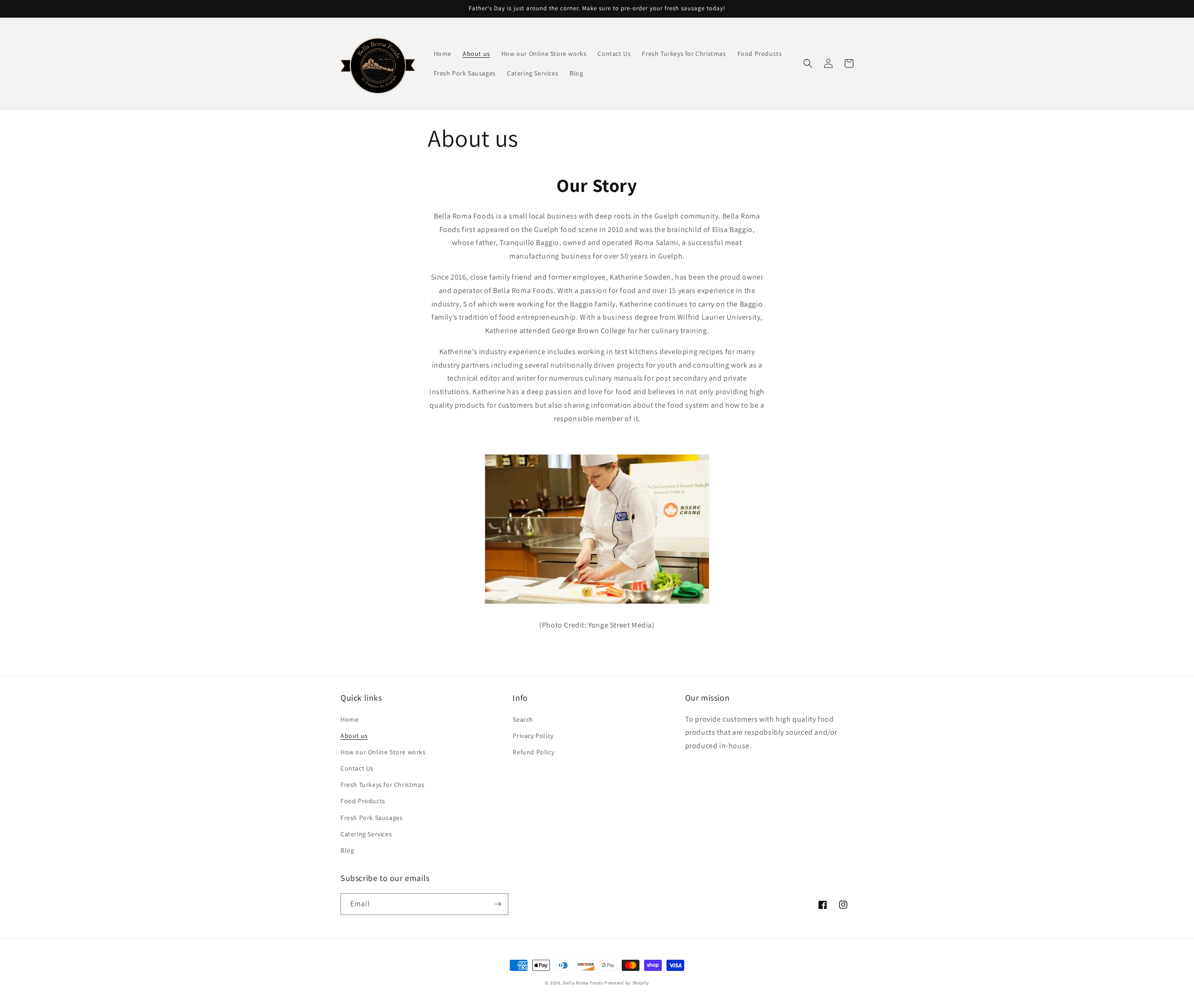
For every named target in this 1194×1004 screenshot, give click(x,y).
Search (523, 719)
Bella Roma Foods (583, 983)
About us (354, 735)
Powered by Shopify (626, 983)
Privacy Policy (533, 735)
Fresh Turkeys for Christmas (382, 784)
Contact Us (357, 768)
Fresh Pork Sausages (371, 817)
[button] (808, 63)
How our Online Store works (383, 752)
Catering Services (366, 834)
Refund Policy (533, 752)
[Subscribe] (497, 904)
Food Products (362, 801)
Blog (347, 850)
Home (349, 719)
